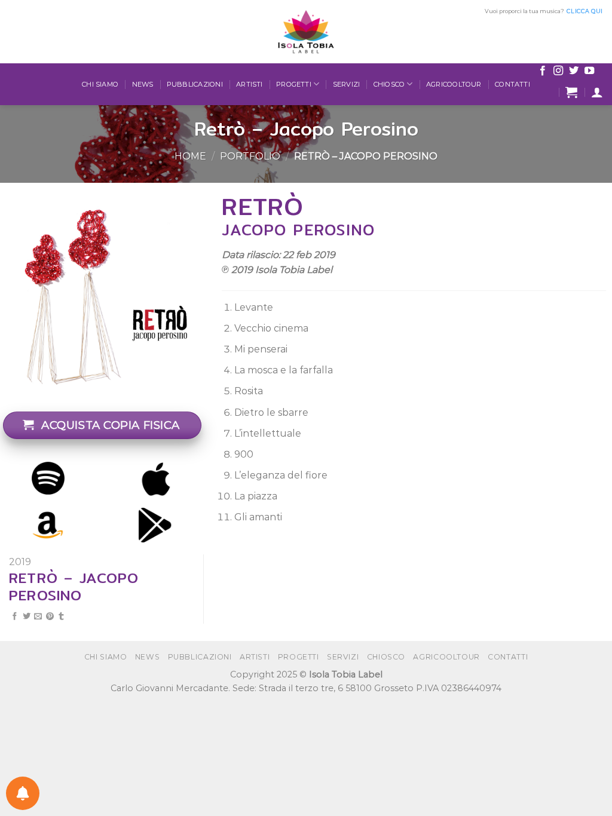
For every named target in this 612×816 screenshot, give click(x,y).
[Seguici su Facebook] (542, 71)
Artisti (249, 84)
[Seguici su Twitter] (574, 71)
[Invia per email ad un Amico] (38, 616)
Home (190, 156)
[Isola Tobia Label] (306, 31)
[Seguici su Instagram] (558, 71)
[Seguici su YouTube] (589, 71)
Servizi (346, 84)
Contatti (512, 84)
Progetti (293, 84)
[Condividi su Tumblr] (61, 616)
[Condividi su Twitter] (26, 616)
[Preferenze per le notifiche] (22, 793)
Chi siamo (100, 84)
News (143, 84)
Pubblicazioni (195, 84)
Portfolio (250, 156)
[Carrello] (571, 92)
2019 (20, 561)
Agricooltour (454, 84)
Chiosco (389, 84)
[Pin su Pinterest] (50, 616)
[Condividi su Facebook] (15, 616)
